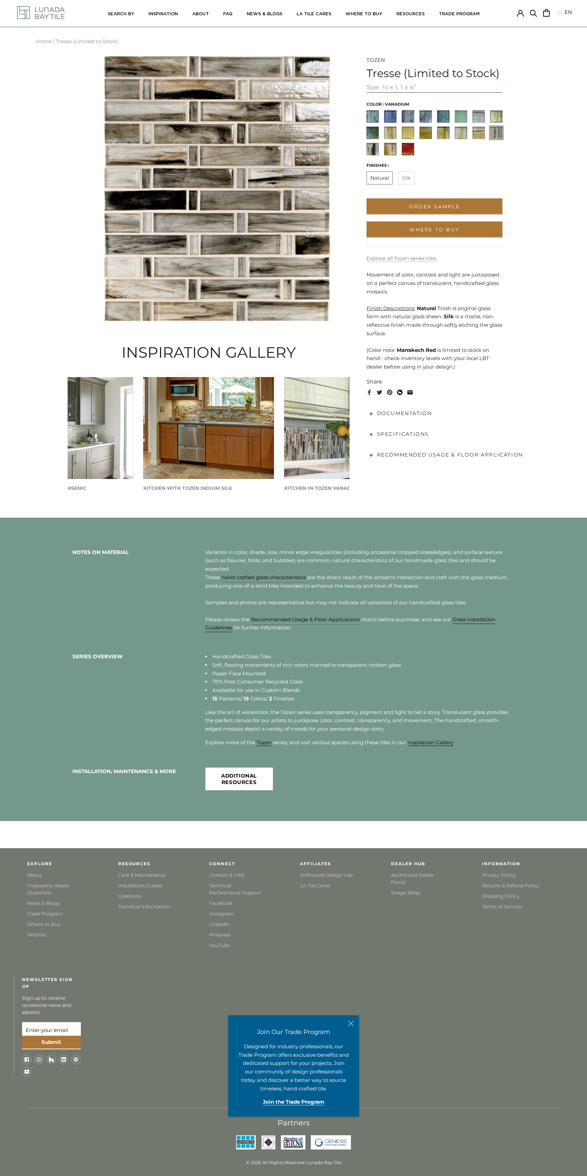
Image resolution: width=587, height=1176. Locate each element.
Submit (51, 1042)
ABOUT (200, 14)
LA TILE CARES (314, 14)
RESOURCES (410, 14)
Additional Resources (239, 778)
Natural (379, 178)
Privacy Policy (499, 875)
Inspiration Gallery (430, 742)
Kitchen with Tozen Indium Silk (187, 488)
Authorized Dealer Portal (412, 878)
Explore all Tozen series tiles (401, 258)
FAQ (227, 14)
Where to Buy (43, 924)
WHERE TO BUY (363, 14)
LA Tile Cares (315, 886)
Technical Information (144, 907)
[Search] (533, 12)
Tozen (263, 742)
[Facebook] (369, 392)
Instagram (221, 914)
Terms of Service (501, 907)
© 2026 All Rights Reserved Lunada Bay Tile (293, 1162)
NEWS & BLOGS (264, 14)
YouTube (219, 945)
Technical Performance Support (235, 889)
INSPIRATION (163, 14)
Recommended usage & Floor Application (450, 454)
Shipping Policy (500, 896)
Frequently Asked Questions (48, 889)
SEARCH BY (121, 14)
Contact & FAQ (227, 875)
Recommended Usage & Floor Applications (305, 619)
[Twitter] (379, 392)
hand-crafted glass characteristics (263, 577)
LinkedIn (219, 924)
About (34, 875)
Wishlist (37, 935)
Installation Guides (140, 886)
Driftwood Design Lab (326, 875)
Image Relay (406, 893)
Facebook (220, 903)
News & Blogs (43, 903)
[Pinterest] (389, 392)
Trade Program (459, 14)
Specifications (403, 434)
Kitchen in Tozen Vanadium (322, 488)
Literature (129, 896)
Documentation (404, 413)
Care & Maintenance (141, 875)
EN (567, 12)
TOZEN (376, 60)
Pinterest (220, 935)
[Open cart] (546, 13)
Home (43, 41)
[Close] (351, 1023)
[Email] (410, 392)
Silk (406, 178)
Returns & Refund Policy (510, 886)
